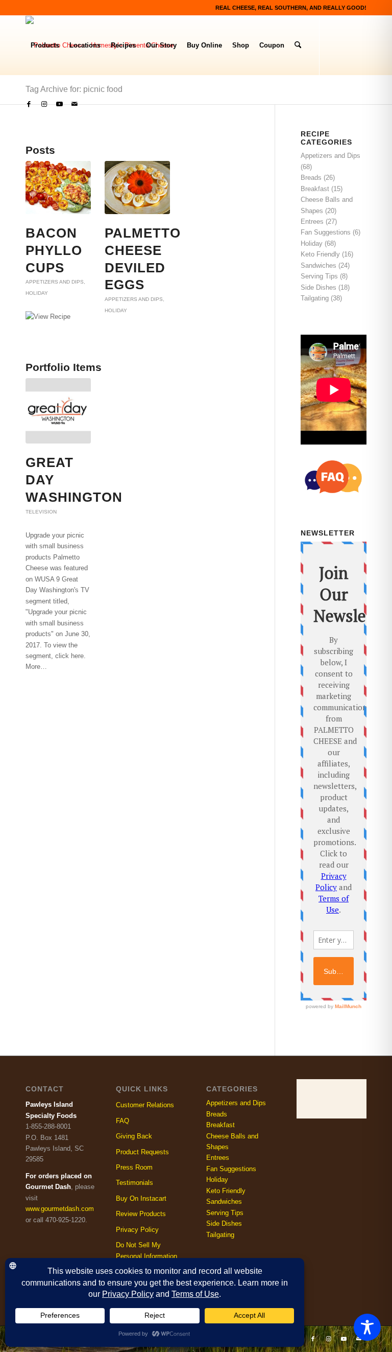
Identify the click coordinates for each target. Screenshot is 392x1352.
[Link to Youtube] (59, 104)
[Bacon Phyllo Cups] (58, 187)
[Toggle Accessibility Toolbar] (367, 1327)
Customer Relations (145, 1105)
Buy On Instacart (141, 1198)
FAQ (122, 1121)
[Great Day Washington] (58, 411)
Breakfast (315, 189)
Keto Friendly (320, 254)
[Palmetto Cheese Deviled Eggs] (137, 187)
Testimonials (134, 1182)
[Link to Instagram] (44, 104)
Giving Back (134, 1136)
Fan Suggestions (326, 232)
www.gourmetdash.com (60, 1209)
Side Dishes (318, 287)
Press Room (134, 1167)
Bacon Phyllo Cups (54, 250)
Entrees (312, 221)
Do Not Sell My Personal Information (146, 1250)
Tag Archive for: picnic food (74, 89)
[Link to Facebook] (28, 104)
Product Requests (142, 1152)
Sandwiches (318, 265)
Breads (311, 177)
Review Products (141, 1214)
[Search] (297, 45)
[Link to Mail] (74, 104)
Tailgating (315, 298)
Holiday (37, 293)
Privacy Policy (137, 1229)
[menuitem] (45, 45)
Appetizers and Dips (55, 282)
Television (41, 512)
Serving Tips (319, 276)
